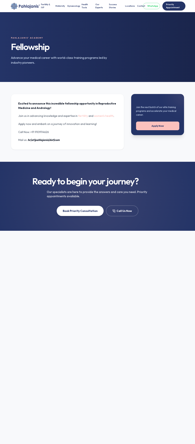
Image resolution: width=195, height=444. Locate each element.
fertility (83, 116)
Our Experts (99, 6)
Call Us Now (124, 211)
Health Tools (85, 6)
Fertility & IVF (45, 6)
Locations (128, 6)
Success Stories (113, 6)
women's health (103, 116)
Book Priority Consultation (80, 211)
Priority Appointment (173, 6)
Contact (140, 6)
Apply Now (157, 125)
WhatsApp (152, 6)
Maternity (58, 6)
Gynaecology (72, 6)
